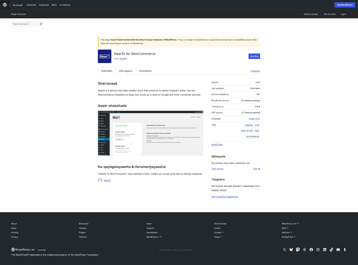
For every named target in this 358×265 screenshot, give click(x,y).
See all (256, 168)
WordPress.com (290, 223)
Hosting (14, 232)
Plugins (82, 232)
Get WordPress (345, 5)
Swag (218, 237)
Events (217, 228)
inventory (249, 125)
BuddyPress (288, 237)
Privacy (14, 237)
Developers (152, 232)
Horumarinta (145, 70)
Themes (82, 228)
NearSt (123, 58)
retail (257, 131)
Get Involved (220, 223)
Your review (217, 168)
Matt (285, 228)
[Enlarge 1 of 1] (199, 114)
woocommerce (252, 136)
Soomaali (42, 250)
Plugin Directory (18, 14)
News (13, 228)
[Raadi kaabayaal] (41, 24)
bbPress (287, 232)
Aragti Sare (217, 144)
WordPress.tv (154, 237)
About (14, 223)
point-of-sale (247, 131)
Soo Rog (254, 56)
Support (150, 228)
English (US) (254, 118)
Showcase (84, 223)
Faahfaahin (106, 70)
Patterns (83, 237)
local (257, 125)
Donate (218, 232)
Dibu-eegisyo (125, 70)
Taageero (255, 70)
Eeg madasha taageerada (224, 196)
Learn (149, 223)
